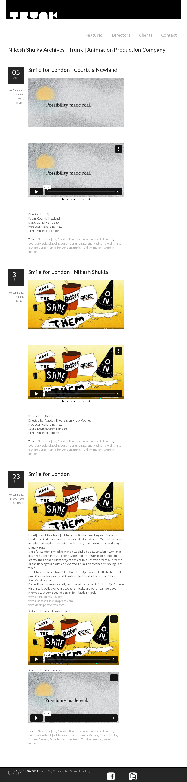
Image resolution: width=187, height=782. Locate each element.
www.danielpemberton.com (46, 605)
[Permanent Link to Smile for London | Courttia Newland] (76, 126)
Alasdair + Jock (46, 239)
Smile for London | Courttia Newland (72, 69)
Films (21, 94)
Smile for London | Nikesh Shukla (68, 271)
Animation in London (99, 239)
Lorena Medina (93, 243)
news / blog (18, 498)
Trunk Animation (91, 248)
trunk (76, 248)
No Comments (16, 90)
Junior (74, 735)
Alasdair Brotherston (71, 239)
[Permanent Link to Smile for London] (76, 530)
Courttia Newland (39, 243)
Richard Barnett (38, 248)
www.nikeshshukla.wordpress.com (50, 601)
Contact (169, 35)
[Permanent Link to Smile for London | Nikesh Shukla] (76, 328)
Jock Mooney (60, 243)
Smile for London (61, 248)
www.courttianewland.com (45, 597)
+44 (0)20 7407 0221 (25, 771)
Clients (146, 35)
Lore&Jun (76, 243)
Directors (121, 35)
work (21, 98)
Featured (94, 35)
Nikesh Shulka (113, 243)
